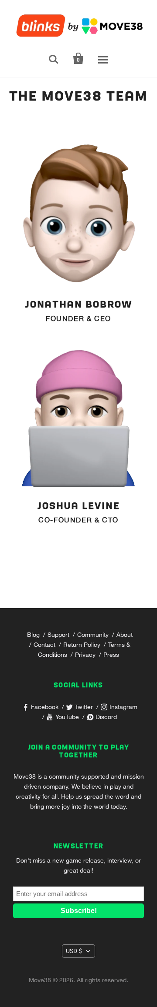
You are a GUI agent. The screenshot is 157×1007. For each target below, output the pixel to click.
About (124, 634)
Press (111, 654)
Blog (33, 634)
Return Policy (81, 644)
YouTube (67, 716)
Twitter (84, 706)
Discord (106, 716)
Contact (44, 644)
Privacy (85, 654)
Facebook (44, 706)
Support (58, 634)
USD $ (74, 950)
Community (93, 634)
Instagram (123, 706)
